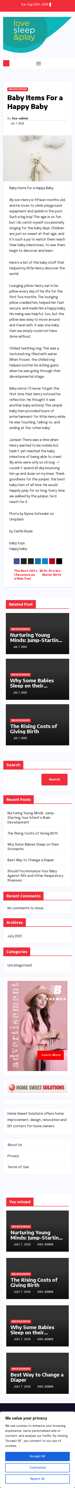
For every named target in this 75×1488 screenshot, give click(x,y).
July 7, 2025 (23, 1245)
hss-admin (20, 118)
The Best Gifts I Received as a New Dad (26, 574)
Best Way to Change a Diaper (31, 860)
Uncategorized (18, 89)
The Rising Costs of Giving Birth (33, 728)
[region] (37, 1450)
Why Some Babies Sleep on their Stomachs (32, 685)
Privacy (13, 1156)
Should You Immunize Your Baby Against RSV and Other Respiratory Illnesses (35, 876)
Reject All (37, 1479)
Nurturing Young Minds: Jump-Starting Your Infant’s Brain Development (35, 642)
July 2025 (15, 936)
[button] (69, 63)
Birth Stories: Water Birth (50, 572)
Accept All (37, 1456)
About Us (15, 1145)
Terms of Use (18, 1167)
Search (13, 765)
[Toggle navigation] (38, 63)
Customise (38, 1467)
